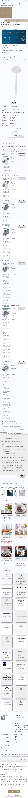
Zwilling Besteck (21, 691)
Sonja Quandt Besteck (7, 628)
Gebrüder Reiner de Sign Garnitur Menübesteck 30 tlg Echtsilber (6, 201)
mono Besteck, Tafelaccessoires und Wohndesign (7, 668)
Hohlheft (13, 455)
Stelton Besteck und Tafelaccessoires (21, 667)
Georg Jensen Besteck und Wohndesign (7, 579)
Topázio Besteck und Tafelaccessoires (21, 604)
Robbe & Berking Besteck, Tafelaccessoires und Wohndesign (7, 592)
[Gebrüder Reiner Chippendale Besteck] (0, 364)
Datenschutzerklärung (21, 729)
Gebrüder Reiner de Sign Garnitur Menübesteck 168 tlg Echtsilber (6, 362)
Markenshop (5, 45)
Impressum (18, 731)
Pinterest (20, 743)
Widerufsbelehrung (21, 727)
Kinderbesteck (15, 29)
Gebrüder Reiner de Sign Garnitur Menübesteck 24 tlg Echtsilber (6, 177)
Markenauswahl (12, 3)
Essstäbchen (5, 31)
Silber (6, 443)
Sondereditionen (18, 47)
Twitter (19, 740)
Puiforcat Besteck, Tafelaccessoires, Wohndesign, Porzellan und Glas (21, 581)
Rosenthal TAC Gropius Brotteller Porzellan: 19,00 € (6, 562)
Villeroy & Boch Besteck (6, 704)
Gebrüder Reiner (20, 3)
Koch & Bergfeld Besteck (21, 616)
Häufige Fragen (20, 717)
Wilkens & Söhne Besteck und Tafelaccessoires (7, 617)
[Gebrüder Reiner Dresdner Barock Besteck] (27, 364)
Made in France (6, 32)
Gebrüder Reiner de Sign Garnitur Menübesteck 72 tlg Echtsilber (6, 262)
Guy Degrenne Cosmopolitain (6, 536)
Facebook (20, 737)
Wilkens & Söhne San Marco (21, 559)
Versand (19, 128)
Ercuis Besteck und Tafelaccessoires (7, 604)
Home (2, 3)
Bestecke (6, 3)
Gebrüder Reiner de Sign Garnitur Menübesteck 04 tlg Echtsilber (6, 154)
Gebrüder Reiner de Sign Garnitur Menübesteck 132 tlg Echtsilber (6, 307)
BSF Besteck (21, 704)
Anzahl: (3, 137)
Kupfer (17, 444)
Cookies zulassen (14, 791)
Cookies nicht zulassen (14, 795)
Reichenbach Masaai (7, 515)
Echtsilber (18, 438)
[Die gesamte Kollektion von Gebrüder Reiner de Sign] (25, 60)
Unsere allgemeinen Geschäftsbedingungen (21, 723)
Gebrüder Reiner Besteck (21, 628)
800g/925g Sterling (5, 5)
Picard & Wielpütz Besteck (7, 679)
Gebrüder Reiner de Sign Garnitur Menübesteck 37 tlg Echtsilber (6, 226)
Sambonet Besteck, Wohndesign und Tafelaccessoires (21, 655)
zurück (3, 713)
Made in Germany (15, 31)
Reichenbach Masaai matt (21, 536)
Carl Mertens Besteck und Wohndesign (7, 692)
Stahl (23, 457)
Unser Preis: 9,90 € (5, 542)
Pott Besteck (6, 641)
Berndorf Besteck (21, 641)
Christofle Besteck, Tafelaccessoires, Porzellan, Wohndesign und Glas (21, 592)
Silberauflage (14, 45)
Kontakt (17, 715)
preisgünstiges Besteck (19, 32)
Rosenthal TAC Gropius (6, 558)
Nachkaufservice (6, 34)
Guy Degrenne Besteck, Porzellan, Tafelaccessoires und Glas (7, 655)
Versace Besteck (21, 679)
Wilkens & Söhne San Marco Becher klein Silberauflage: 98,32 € (20, 563)
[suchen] (27, 27)
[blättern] (1, 491)
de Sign (11, 5)
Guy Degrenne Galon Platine (21, 516)
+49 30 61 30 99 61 (4, 0)
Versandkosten (20, 720)
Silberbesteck (6, 29)
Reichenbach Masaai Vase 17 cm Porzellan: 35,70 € (6, 519)
